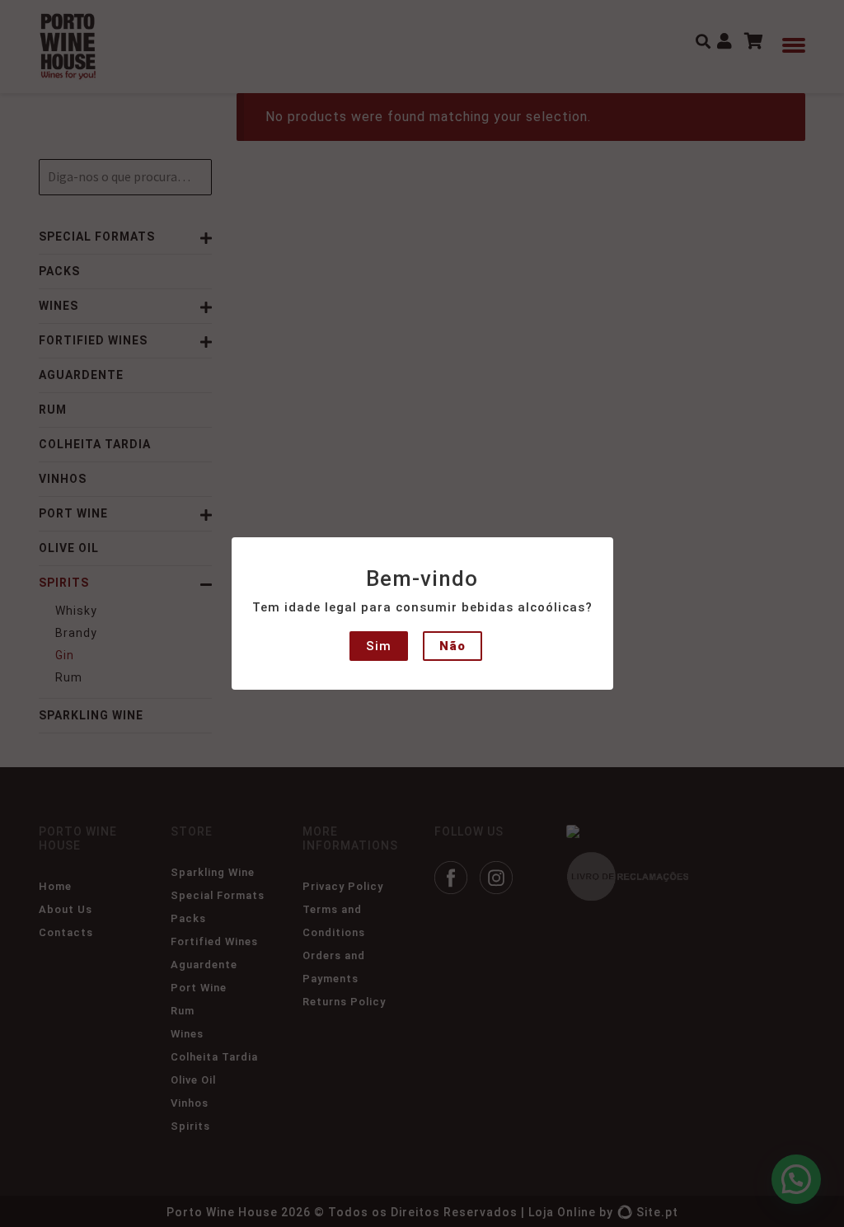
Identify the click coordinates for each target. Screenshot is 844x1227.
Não (452, 646)
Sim (379, 646)
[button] (26, 24)
